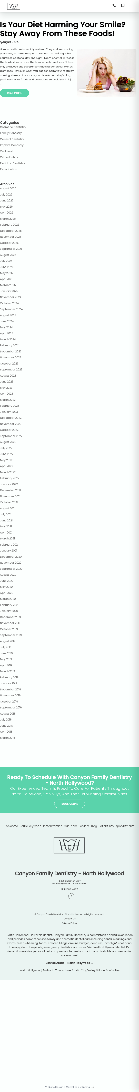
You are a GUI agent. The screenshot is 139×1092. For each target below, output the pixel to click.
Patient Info (106, 826)
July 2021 (6, 514)
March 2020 (8, 599)
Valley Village (96, 970)
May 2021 (6, 526)
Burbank (48, 970)
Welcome (11, 826)
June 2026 (7, 200)
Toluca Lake (63, 970)
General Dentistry (12, 139)
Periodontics (8, 169)
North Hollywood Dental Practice (41, 826)
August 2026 (8, 188)
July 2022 (6, 448)
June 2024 (7, 321)
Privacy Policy (69, 923)
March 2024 (8, 339)
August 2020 (8, 575)
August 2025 (8, 255)
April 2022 (6, 466)
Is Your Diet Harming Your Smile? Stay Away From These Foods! (63, 29)
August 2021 (7, 508)
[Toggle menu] (132, 6)
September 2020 (11, 569)
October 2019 (9, 629)
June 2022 (6, 454)
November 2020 (10, 563)
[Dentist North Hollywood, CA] (13, 10)
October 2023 (9, 364)
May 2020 (6, 587)
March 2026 (8, 219)
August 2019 (7, 641)
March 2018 (7, 738)
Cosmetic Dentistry (13, 127)
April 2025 (6, 279)
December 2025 (11, 231)
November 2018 (10, 695)
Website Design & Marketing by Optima (67, 1087)
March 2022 (8, 472)
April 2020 (6, 593)
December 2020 (11, 557)
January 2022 (9, 484)
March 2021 (7, 538)
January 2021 (8, 551)
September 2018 (11, 707)
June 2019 (6, 653)
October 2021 (9, 502)
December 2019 (10, 617)
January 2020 (9, 611)
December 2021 (10, 490)
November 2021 (10, 496)
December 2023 (11, 351)
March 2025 (8, 285)
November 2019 (10, 623)
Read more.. (14, 93)
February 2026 (9, 225)
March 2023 (8, 400)
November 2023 (10, 357)
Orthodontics (9, 157)
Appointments (124, 826)
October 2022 (9, 430)
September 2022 (11, 436)
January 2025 (9, 291)
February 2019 (9, 677)
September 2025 (11, 249)
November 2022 (10, 424)
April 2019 (6, 665)
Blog (94, 826)
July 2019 (6, 647)
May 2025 (6, 273)
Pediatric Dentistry (12, 163)
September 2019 (11, 635)
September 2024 (11, 309)
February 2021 (9, 545)
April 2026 (6, 213)
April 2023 (6, 394)
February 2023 (9, 406)
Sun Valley (113, 970)
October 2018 (9, 702)
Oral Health (7, 151)
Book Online (70, 804)
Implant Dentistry (12, 145)
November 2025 (10, 237)
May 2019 (6, 659)
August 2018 (8, 714)
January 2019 (8, 683)
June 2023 (6, 382)
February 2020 (9, 605)
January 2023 (9, 412)
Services (84, 826)
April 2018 (6, 732)
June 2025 (7, 267)
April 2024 (6, 333)
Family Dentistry (11, 133)
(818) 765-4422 (69, 889)
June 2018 (6, 726)
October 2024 (9, 303)
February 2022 (9, 478)
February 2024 (9, 345)
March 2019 (7, 671)
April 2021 (6, 533)
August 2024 (8, 315)
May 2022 (6, 460)
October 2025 (9, 243)
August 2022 (8, 442)
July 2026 (6, 195)
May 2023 (6, 388)
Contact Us (70, 918)
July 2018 (6, 720)
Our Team (70, 826)
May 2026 (6, 207)
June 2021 (6, 520)
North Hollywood (30, 970)
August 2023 (8, 376)
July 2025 (6, 261)
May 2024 (6, 327)
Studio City (79, 970)
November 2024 (11, 297)
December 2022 (11, 418)
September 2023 (11, 369)
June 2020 (7, 581)
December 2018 (10, 689)
